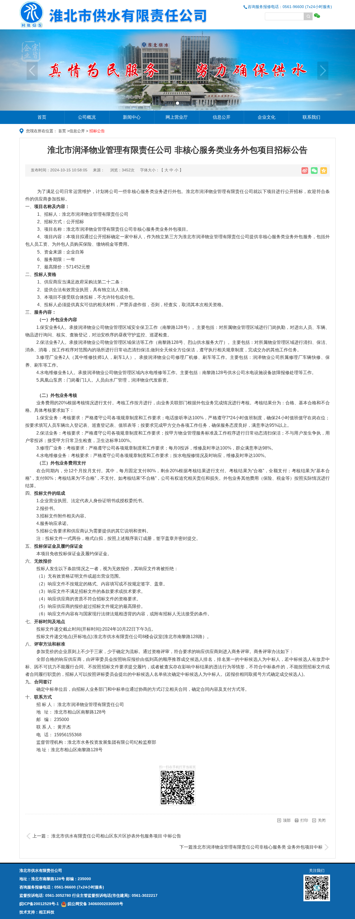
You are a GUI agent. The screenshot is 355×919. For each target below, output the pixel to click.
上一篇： (41, 836)
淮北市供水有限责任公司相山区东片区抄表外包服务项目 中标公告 (116, 836)
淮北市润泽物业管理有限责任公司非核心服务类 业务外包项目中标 (258, 847)
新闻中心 (132, 117)
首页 (41, 117)
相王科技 (46, 912)
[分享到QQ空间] (323, 170)
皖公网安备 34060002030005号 (95, 904)
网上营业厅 (177, 117)
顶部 (287, 820)
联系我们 (311, 117)
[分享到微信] (314, 170)
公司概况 (87, 117)
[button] (26, 70)
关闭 (322, 820)
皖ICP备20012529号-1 (39, 904)
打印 (304, 820)
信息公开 (221, 117)
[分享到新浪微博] (304, 170)
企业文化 (266, 117)
